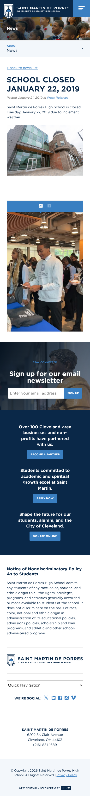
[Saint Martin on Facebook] (60, 698)
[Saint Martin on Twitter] (46, 698)
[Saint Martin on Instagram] (66, 698)
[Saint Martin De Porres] (36, 10)
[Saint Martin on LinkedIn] (53, 698)
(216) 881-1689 (45, 745)
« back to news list (22, 68)
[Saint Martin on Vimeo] (73, 698)
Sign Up (73, 393)
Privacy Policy (67, 775)
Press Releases (57, 97)
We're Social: (27, 698)
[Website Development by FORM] (45, 788)
